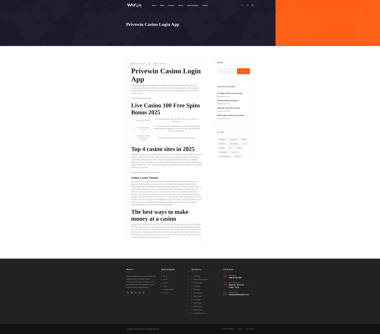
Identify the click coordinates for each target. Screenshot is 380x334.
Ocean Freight (197, 283)
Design (244, 139)
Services (171, 5)
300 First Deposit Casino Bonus (227, 100)
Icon (244, 143)
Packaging (196, 289)
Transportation (197, 293)
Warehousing (197, 306)
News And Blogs (192, 5)
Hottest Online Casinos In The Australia (230, 115)
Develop (222, 143)
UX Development (224, 156)
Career (181, 5)
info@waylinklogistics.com (239, 294)
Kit (231, 148)
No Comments (161, 64)
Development (234, 143)
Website (237, 156)
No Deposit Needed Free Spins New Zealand (145, 172)
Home (154, 5)
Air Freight (196, 276)
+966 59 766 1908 (235, 278)
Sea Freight (196, 299)
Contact (205, 5)
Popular (239, 148)
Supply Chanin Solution (200, 279)
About (162, 5)
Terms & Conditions (227, 329)
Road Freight (197, 296)
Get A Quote (250, 329)
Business (222, 139)
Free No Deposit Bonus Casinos (141, 98)
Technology (223, 152)
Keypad (222, 148)
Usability (234, 152)
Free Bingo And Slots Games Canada (229, 93)
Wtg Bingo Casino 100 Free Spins (228, 108)
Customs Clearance (199, 313)
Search (220, 63)
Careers (240, 329)
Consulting (233, 139)
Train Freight (197, 303)
